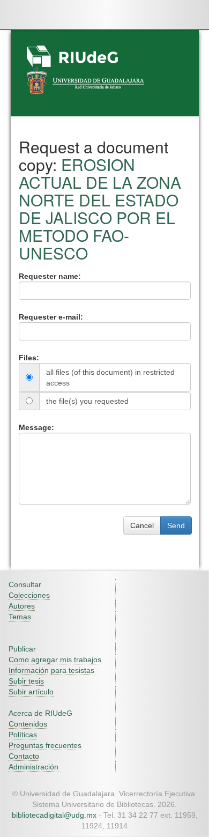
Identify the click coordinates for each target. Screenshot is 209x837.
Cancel (142, 525)
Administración (33, 766)
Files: (29, 357)
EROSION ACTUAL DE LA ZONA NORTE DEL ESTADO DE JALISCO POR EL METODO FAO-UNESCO (100, 208)
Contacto (24, 756)
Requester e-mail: (51, 317)
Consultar (25, 584)
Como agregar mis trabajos (55, 659)
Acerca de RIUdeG (40, 713)
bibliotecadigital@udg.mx (54, 815)
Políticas (23, 734)
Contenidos (28, 724)
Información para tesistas (51, 670)
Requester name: (50, 276)
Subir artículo (31, 691)
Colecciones (29, 595)
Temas (20, 616)
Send (176, 525)
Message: (36, 427)
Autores (22, 606)
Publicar (22, 649)
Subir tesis (26, 681)
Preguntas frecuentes (45, 745)
